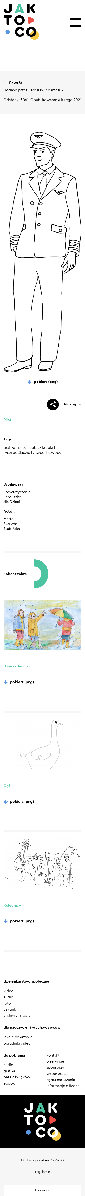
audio (8, 997)
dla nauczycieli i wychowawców (32, 1027)
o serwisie (55, 1061)
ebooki (10, 1083)
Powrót (15, 83)
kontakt (53, 1055)
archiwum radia (17, 1015)
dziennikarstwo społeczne (26, 981)
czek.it (45, 1190)
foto (7, 1003)
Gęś (7, 786)
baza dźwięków (17, 1077)
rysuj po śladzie (17, 452)
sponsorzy (55, 1067)
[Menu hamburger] (75, 22)
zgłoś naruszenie (61, 1080)
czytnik (10, 1009)
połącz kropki (41, 447)
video (8, 991)
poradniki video (17, 1043)
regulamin (42, 1172)
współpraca (57, 1074)
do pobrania (14, 1055)
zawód (39, 452)
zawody (54, 452)
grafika (9, 447)
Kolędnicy (12, 905)
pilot (22, 447)
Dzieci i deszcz (16, 666)
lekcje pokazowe (18, 1037)
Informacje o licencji (64, 1086)
